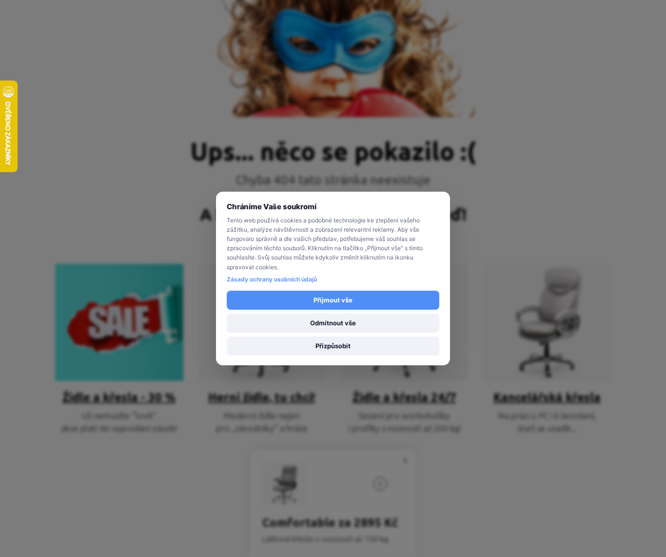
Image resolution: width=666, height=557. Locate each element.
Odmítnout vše (333, 323)
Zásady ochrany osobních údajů (272, 279)
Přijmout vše (333, 300)
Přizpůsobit (333, 346)
